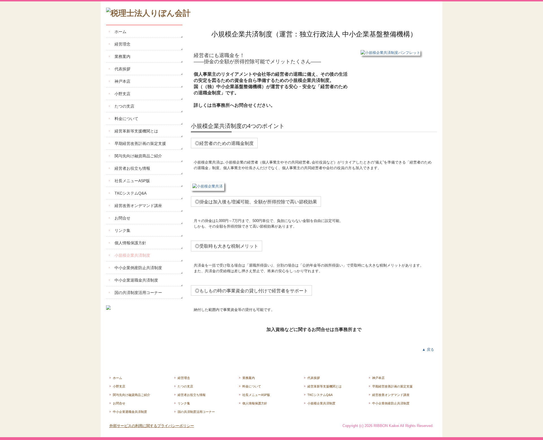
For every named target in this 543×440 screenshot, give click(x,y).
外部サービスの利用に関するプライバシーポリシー (151, 426)
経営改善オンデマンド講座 (138, 205)
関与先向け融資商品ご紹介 (138, 156)
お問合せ (122, 218)
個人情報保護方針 (130, 243)
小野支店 (122, 94)
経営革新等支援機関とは (136, 131)
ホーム (120, 31)
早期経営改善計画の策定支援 (140, 143)
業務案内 (122, 56)
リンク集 (122, 230)
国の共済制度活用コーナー (138, 292)
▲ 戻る (428, 349)
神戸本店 (122, 81)
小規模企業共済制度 (132, 255)
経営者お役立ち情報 (132, 168)
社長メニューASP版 (132, 180)
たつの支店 (124, 106)
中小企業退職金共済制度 (136, 280)
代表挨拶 (122, 69)
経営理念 (122, 44)
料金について (126, 118)
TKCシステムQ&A (130, 193)
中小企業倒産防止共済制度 (138, 267)
